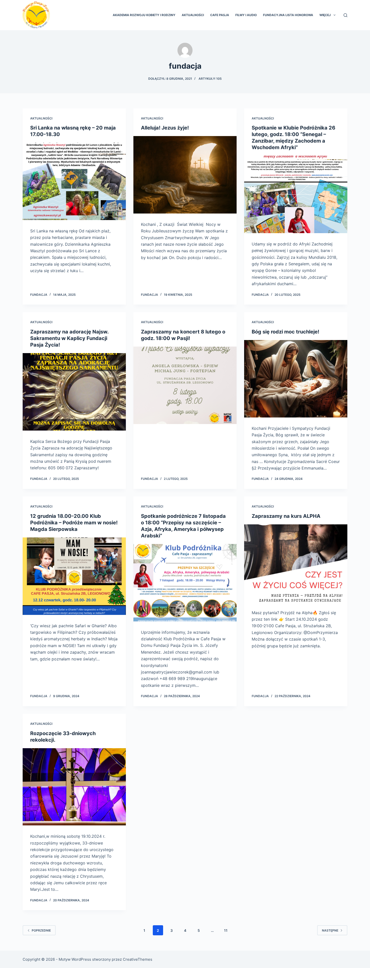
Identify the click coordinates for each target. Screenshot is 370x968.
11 (226, 930)
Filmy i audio (246, 15)
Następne (330, 930)
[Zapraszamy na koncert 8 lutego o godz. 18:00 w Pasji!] (185, 385)
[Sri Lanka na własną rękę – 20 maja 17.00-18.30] (74, 181)
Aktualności (193, 15)
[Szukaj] (345, 15)
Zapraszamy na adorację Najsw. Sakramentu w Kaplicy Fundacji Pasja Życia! (69, 338)
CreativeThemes (137, 959)
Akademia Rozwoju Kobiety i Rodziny (144, 15)
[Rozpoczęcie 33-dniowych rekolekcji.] (74, 787)
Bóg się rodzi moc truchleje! (285, 332)
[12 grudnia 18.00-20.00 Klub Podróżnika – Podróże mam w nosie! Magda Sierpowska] (74, 576)
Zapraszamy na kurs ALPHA (286, 516)
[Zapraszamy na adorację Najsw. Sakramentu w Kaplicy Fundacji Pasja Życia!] (74, 392)
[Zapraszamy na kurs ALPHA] (295, 563)
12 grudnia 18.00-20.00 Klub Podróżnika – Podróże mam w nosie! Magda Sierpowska (74, 522)
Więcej (325, 15)
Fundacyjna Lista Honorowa (288, 15)
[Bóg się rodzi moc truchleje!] (295, 378)
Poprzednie (41, 930)
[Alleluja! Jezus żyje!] (185, 175)
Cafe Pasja (219, 15)
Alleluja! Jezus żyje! (165, 128)
